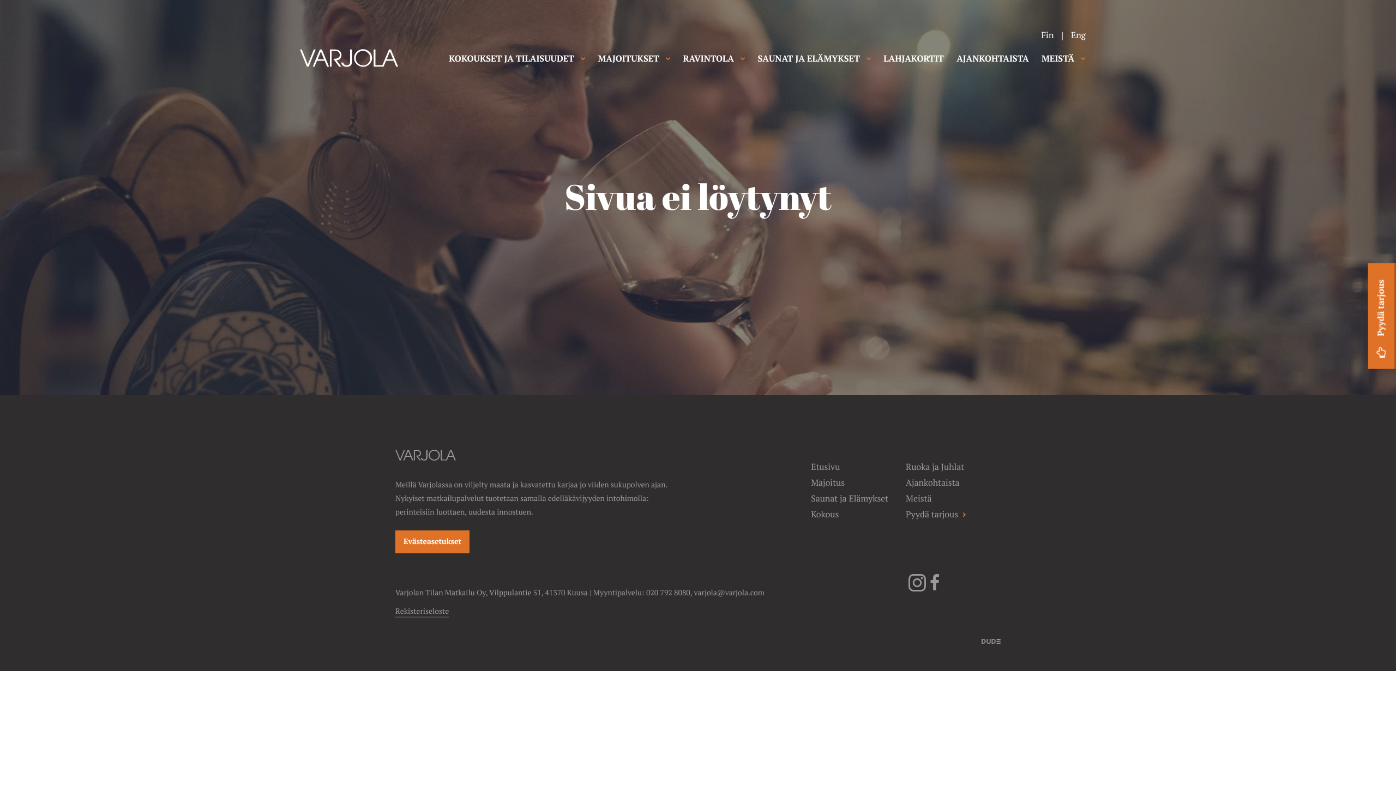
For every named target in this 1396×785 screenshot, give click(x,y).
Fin (1047, 35)
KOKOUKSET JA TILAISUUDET (511, 58)
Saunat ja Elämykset (849, 498)
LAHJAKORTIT (913, 58)
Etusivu (825, 467)
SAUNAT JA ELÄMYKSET (808, 58)
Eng (1078, 35)
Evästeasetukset (432, 542)
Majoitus (828, 482)
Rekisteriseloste (422, 612)
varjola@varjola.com (729, 593)
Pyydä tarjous (1381, 308)
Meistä (918, 498)
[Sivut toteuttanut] (991, 641)
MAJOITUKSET (628, 58)
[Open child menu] (583, 58)
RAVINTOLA (708, 58)
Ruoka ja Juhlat (935, 467)
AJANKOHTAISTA (992, 58)
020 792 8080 (668, 593)
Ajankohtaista (932, 482)
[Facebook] (934, 589)
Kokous (825, 514)
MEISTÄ (1058, 58)
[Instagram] (917, 589)
